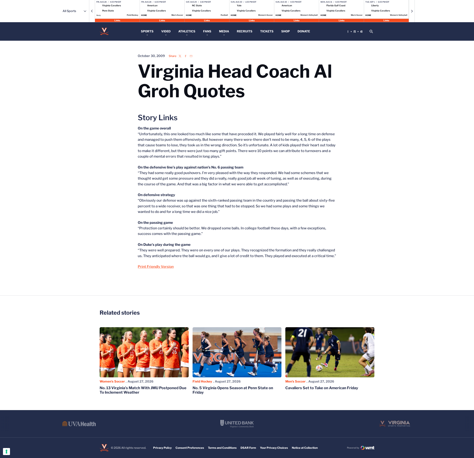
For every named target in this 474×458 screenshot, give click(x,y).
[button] (92, 11)
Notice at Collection (305, 447)
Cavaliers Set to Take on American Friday (321, 388)
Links (117, 20)
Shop (285, 31)
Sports (147, 31)
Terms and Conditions (222, 447)
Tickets (266, 31)
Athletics (186, 31)
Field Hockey (202, 381)
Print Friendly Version (156, 267)
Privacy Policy (162, 447)
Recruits (244, 31)
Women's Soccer (112, 381)
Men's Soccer (295, 381)
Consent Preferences (190, 447)
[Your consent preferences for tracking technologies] (6, 451)
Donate (304, 31)
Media (224, 31)
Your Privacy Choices (274, 447)
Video (166, 31)
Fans (207, 31)
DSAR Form (248, 447)
